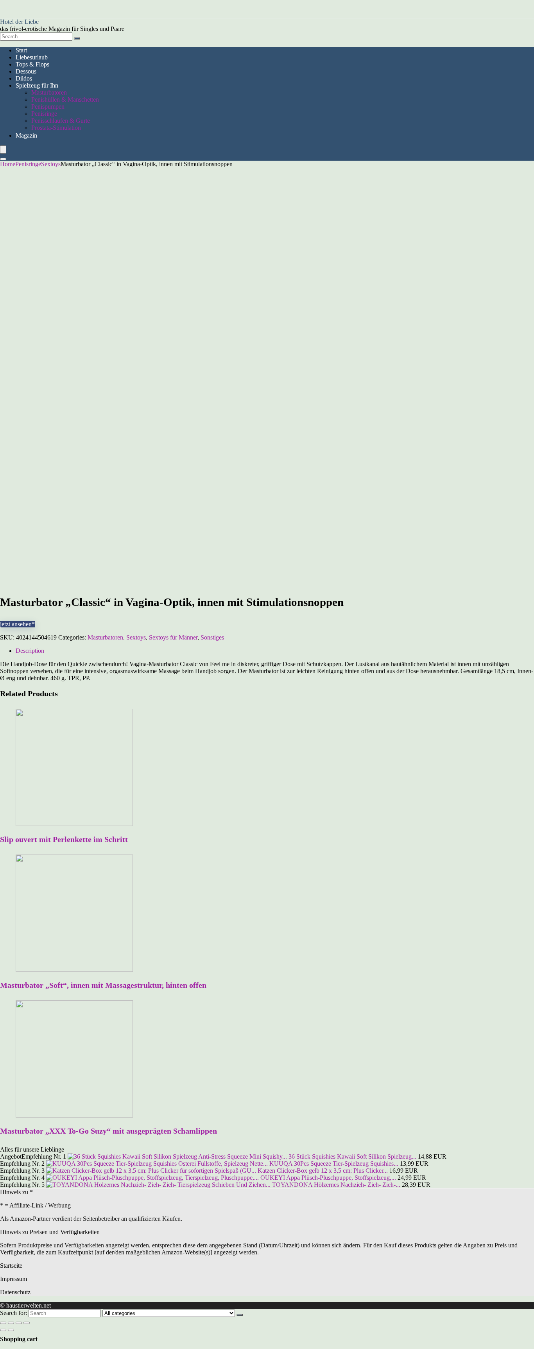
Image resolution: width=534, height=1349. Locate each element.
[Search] (77, 38)
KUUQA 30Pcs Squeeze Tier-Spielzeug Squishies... (333, 1163)
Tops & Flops (32, 64)
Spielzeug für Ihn (37, 85)
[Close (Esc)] (3, 1323)
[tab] (275, 650)
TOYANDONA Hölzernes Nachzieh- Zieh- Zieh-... (336, 1184)
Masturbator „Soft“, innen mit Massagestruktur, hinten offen (103, 985)
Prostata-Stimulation (56, 127)
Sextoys (51, 164)
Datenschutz (15, 1292)
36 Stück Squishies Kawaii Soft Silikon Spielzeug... (352, 1156)
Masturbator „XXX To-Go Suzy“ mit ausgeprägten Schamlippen (108, 1131)
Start (21, 50)
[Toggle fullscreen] (19, 1323)
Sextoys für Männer (173, 637)
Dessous (26, 71)
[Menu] (3, 149)
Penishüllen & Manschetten (65, 99)
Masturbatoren (49, 92)
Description (30, 650)
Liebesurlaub (32, 57)
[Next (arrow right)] (11, 1330)
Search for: (13, 1313)
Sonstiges (212, 637)
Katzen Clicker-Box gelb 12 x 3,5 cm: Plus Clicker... (323, 1170)
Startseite (11, 1265)
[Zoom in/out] (26, 1323)
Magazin (26, 135)
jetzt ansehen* (17, 624)
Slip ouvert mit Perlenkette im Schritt (64, 839)
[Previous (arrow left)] (3, 1330)
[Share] (11, 1323)
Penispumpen (48, 106)
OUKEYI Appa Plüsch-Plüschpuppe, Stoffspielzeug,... (328, 1177)
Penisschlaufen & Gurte (60, 120)
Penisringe (44, 113)
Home (7, 164)
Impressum (13, 1279)
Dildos (24, 78)
